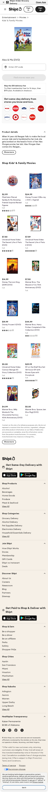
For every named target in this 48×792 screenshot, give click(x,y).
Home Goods (8, 496)
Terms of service (9, 766)
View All (5, 506)
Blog (4, 589)
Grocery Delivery (10, 518)
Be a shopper (8, 632)
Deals (5, 566)
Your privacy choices (16, 769)
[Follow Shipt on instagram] (9, 730)
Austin (5, 661)
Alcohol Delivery (10, 522)
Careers (6, 582)
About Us (6, 578)
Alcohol (5, 488)
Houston (6, 672)
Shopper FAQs (9, 650)
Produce (6, 499)
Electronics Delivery (11, 529)
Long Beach (8, 706)
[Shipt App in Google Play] (28, 475)
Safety (5, 646)
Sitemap (6, 596)
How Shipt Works (10, 548)
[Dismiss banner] (3, 2)
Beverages (7, 492)
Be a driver (7, 635)
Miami (5, 669)
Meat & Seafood (10, 503)
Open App (41, 2)
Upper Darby (8, 702)
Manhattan (7, 676)
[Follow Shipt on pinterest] (15, 730)
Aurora (5, 695)
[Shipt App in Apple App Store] (9, 475)
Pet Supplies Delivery (12, 526)
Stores (5, 552)
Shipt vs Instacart (11, 563)
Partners (6, 593)
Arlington (6, 691)
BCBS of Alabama (10, 725)
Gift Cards (7, 559)
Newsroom (7, 586)
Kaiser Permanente (11, 721)
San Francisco (9, 665)
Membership (8, 556)
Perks (4, 642)
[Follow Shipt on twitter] (22, 730)
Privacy (22, 766)
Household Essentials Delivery (16, 533)
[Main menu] (5, 9)
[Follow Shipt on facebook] (3, 730)
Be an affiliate (9, 639)
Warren (5, 699)
